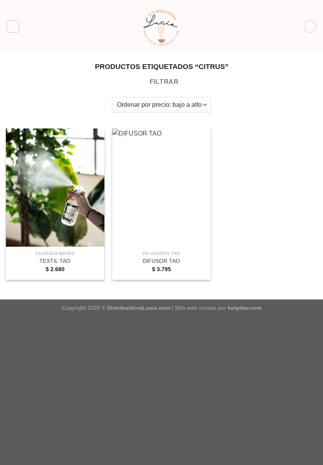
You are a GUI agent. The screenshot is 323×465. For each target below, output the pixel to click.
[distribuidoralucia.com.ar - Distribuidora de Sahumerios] (161, 26)
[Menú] (13, 26)
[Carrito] (310, 26)
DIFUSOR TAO (161, 261)
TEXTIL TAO (55, 261)
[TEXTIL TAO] (55, 187)
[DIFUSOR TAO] (161, 187)
